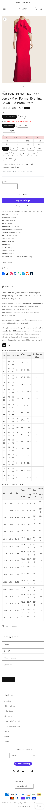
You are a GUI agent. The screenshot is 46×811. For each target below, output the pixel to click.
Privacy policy (28, 803)
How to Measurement (12, 726)
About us (7, 701)
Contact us (8, 736)
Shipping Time (9, 706)
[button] (4, 8)
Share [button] (6, 268)
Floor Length (9, 131)
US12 (15, 154)
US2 (14, 149)
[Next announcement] (41, 2)
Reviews (7, 741)
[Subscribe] (34, 755)
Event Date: (6, 167)
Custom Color (9, 117)
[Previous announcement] (4, 2)
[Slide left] (18, 86)
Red (21, 117)
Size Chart (8, 716)
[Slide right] (27, 86)
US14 (24, 154)
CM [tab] (9, 345)
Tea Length (23, 126)
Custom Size (8, 159)
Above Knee (8, 126)
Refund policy (18, 803)
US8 (39, 149)
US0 (5, 149)
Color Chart (8, 711)
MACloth (9, 803)
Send (8, 680)
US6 (31, 149)
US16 (34, 154)
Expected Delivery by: (10, 164)
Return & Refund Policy (12, 721)
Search (6, 731)
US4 (22, 149)
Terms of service (39, 803)
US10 (6, 154)
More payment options (23, 206)
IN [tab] (4, 345)
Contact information (24, 806)
